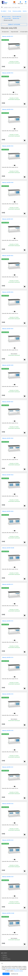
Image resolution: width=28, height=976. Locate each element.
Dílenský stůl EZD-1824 (7, 511)
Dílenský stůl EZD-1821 (7, 401)
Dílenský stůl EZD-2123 (7, 840)
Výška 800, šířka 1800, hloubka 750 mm (10, 240)
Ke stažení (3, 11)
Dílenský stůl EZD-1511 (7, 36)
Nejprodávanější (14, 31)
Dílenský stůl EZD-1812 (7, 255)
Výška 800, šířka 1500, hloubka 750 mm (10, 57)
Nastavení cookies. (18, 970)
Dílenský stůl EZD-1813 (7, 292)
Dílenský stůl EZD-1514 (7, 146)
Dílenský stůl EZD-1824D (8, 547)
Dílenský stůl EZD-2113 (7, 657)
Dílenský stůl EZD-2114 (7, 694)
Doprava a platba (17, 11)
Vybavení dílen (7, 18)
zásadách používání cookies (12, 969)
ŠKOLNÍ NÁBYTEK (16, 16)
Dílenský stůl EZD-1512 (7, 72)
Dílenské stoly (16, 18)
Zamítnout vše (14, 973)
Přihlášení (4, 955)
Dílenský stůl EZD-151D (7, 182)
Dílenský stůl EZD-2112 (7, 621)
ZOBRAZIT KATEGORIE (14, 24)
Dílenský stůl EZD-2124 (7, 876)
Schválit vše (6, 973)
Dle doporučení (5, 31)
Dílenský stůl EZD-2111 (7, 584)
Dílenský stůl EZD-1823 (7, 474)
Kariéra (24, 11)
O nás (9, 11)
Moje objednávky (6, 959)
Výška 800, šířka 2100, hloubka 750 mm (10, 605)
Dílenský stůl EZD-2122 (7, 803)
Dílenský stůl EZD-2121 (7, 767)
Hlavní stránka (7, 16)
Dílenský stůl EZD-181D (7, 365)
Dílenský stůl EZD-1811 (7, 219)
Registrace (4, 957)
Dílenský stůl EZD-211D (7, 730)
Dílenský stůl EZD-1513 (7, 109)
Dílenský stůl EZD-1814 (7, 328)
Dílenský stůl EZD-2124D (8, 913)
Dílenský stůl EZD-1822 (7, 438)
